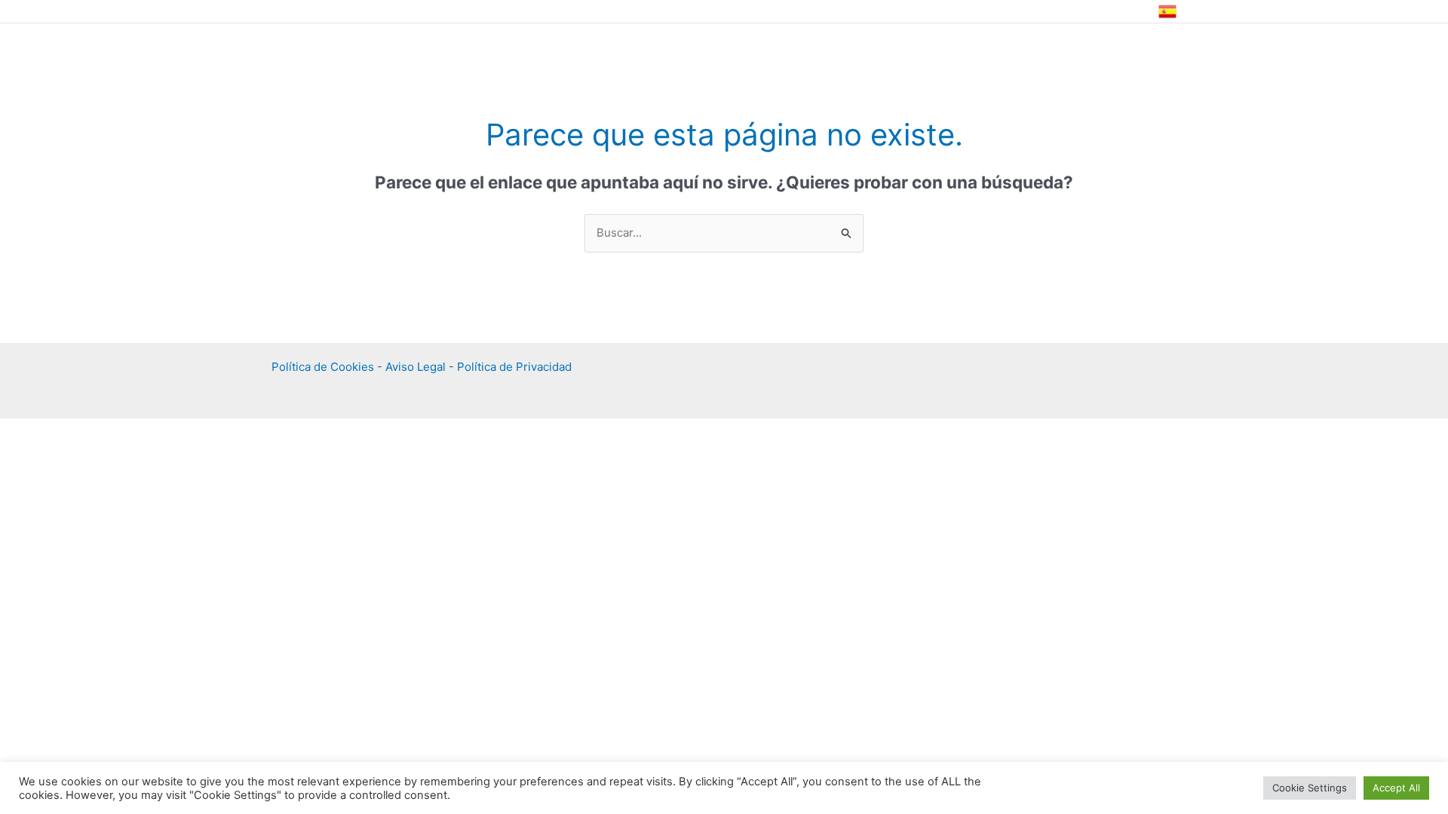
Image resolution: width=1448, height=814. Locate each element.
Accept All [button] (1396, 788)
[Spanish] (1167, 11)
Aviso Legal (415, 367)
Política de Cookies (323, 367)
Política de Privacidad (514, 367)
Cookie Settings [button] (1309, 788)
